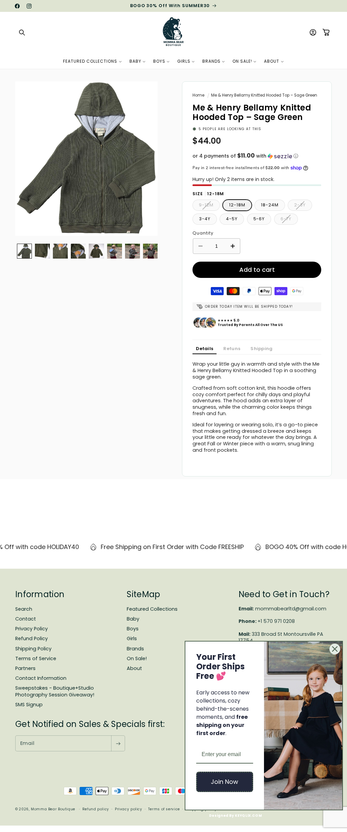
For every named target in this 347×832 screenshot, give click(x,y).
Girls (132, 638)
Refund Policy (31, 638)
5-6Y (259, 219)
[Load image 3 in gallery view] (60, 251)
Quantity (202, 233)
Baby (133, 618)
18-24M (269, 205)
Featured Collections (152, 609)
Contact (25, 618)
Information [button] (39, 594)
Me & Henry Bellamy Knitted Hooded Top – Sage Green (264, 95)
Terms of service (164, 809)
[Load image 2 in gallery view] (42, 251)
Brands (135, 648)
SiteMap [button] (143, 594)
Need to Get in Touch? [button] (284, 594)
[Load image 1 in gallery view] (24, 251)
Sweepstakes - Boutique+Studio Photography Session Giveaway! (54, 691)
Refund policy (95, 809)
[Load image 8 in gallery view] (150, 251)
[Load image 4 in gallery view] (78, 251)
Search (23, 609)
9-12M (209, 206)
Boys (133, 628)
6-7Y (289, 220)
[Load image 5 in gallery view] (96, 251)
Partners (25, 668)
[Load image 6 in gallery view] (114, 251)
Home (198, 95)
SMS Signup (29, 704)
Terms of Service (35, 658)
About (134, 668)
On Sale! (137, 658)
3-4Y (204, 219)
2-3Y (303, 206)
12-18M (237, 205)
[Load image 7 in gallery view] (132, 251)
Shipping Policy (33, 648)
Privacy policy (128, 809)
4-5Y (232, 219)
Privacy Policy (31, 628)
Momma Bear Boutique (53, 809)
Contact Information (40, 678)
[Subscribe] (118, 743)
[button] (22, 32)
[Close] (335, 649)
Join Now (224, 781)
